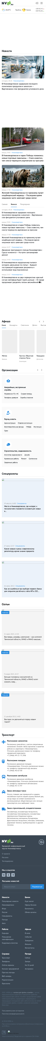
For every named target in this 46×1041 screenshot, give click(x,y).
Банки (27, 897)
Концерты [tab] (13, 325)
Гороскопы (6, 983)
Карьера (5, 933)
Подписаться (37, 887)
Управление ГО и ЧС (11, 394)
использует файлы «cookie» (23, 992)
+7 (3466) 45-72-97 (14, 786)
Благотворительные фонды (14, 427)
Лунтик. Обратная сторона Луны (26, 357)
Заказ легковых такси (16, 791)
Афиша (6, 321)
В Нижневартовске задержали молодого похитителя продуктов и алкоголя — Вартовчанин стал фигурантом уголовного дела (23, 86)
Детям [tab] (34, 325)
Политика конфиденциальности (13, 1014)
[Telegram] (13, 875)
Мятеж (4, 356)
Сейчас (27, 958)
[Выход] (41, 3)
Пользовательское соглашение (13, 1011)
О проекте (6, 854)
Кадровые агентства (10, 943)
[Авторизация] (37, 3)
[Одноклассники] (8, 875)
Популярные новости (10, 901)
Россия (4, 912)
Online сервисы (8, 965)
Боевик (4, 359)
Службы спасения (26, 398)
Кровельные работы (11, 459)
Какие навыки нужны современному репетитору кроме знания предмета (19, 550)
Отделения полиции (25, 423)
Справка (5, 954)
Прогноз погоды (8, 972)
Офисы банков (30, 905)
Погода (5, 919)
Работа (5, 929)
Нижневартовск (18, 81)
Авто (4, 923)
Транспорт (8, 735)
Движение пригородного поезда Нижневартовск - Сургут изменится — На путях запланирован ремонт (22, 252)
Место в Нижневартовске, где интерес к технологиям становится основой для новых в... (22, 508)
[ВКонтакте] (3, 875)
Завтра (27, 961)
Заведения (29, 940)
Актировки (29, 969)
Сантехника (33, 459)
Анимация (22, 361)
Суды (6, 431)
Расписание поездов (16, 760)
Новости (7, 51)
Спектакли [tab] (25, 325)
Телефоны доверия (11, 398)
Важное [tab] (14, 204)
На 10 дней (29, 965)
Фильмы (28, 944)
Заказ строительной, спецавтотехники (24, 808)
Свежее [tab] (4, 204)
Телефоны (6, 961)
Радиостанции (7, 980)
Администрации (9, 423)
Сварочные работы (11, 462)
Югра (4, 908)
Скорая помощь (26, 394)
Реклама (5, 857)
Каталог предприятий (10, 969)
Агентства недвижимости (13, 455)
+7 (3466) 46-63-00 (14, 770)
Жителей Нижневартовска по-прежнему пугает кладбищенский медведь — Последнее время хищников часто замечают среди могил (22, 195)
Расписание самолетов (17, 741)
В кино (27, 933)
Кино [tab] (4, 325)
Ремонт (23, 459)
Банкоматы (29, 908)
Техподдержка (7, 861)
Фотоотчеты (29, 948)
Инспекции (38, 427)
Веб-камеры (6, 976)
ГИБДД (28, 427)
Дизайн (27, 455)
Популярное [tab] (25, 204)
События (28, 937)
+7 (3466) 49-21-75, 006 (16, 755)
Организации (10, 370)
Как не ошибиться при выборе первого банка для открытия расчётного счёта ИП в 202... (23, 590)
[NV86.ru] (8, 3)
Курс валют (29, 901)
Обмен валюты (30, 912)
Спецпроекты (10, 473)
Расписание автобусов (17, 775)
